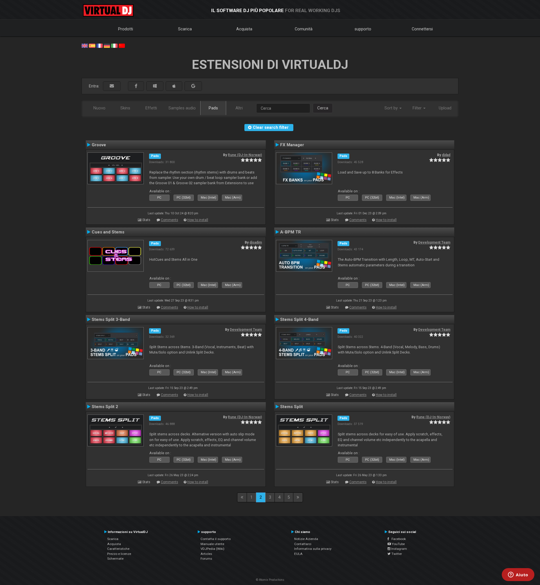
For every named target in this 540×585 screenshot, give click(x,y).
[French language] (99, 45)
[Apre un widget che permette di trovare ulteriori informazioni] (518, 575)
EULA (298, 554)
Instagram (398, 549)
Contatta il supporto (216, 539)
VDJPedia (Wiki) (212, 549)
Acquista (244, 29)
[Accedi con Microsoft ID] (154, 86)
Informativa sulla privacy (313, 549)
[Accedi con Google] (193, 86)
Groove (99, 144)
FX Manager (292, 144)
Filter (418, 108)
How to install (197, 220)
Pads (213, 108)
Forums (206, 559)
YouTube (398, 544)
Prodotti (125, 29)
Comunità (303, 29)
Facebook (397, 539)
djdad (446, 155)
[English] (85, 45)
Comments (169, 220)
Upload (445, 108)
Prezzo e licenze (119, 554)
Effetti (151, 108)
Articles (206, 554)
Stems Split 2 (105, 406)
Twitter (396, 554)
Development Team (434, 242)
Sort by (391, 108)
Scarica (185, 29)
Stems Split (291, 406)
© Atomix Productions (270, 580)
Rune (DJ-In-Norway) (245, 155)
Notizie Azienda (306, 539)
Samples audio (182, 108)
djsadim (255, 242)
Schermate (115, 559)
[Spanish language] (92, 45)
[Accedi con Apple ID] (174, 86)
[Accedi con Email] (112, 86)
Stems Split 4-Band (299, 319)
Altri (239, 108)
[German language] (107, 45)
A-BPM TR (290, 232)
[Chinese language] (122, 45)
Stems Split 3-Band (111, 319)
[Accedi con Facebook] (136, 86)
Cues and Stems (108, 232)
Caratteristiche (118, 549)
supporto (363, 29)
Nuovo (99, 108)
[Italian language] (114, 45)
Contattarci (302, 544)
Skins (125, 108)
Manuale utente (212, 544)
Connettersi (422, 29)
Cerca (322, 108)
